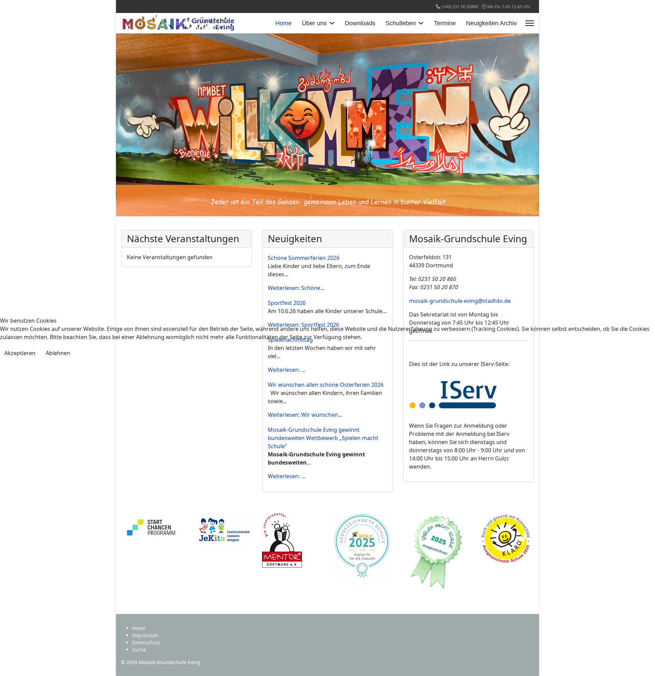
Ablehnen (58, 353)
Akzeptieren (19, 353)
